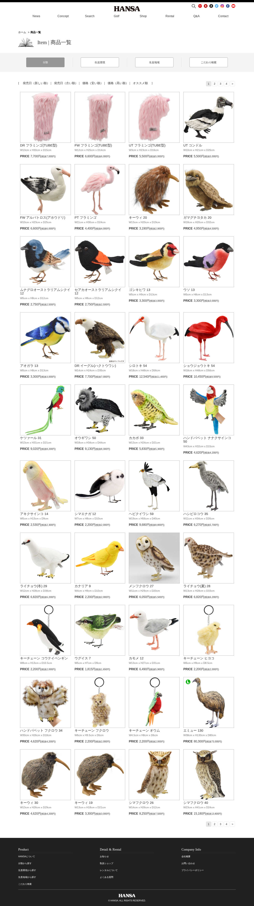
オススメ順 (140, 83)
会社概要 (185, 856)
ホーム (22, 32)
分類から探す (25, 863)
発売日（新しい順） (36, 83)
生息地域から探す (27, 877)
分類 (45, 62)
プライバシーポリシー (192, 870)
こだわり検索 (208, 62)
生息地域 (154, 62)
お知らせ (104, 856)
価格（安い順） (92, 83)
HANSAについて (26, 856)
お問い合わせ (188, 863)
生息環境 (100, 62)
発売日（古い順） (66, 83)
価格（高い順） (118, 83)
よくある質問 (106, 877)
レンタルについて (109, 870)
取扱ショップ (106, 863)
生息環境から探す (27, 870)
